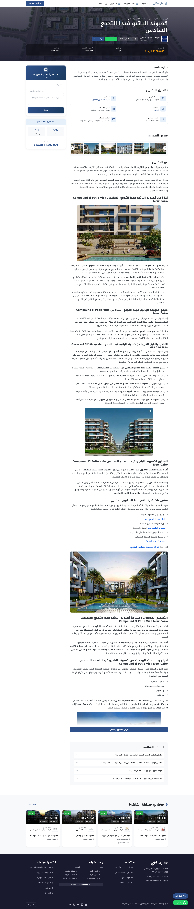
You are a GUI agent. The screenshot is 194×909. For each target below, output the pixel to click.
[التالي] (73, 148)
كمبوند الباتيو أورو (156, 528)
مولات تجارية (125, 877)
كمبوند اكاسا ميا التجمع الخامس (152, 835)
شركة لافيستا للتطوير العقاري (144, 547)
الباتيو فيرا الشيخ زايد (155, 519)
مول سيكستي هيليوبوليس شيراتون (115, 835)
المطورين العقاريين (122, 867)
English (31, 904)
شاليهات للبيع (92, 878)
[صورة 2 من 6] (141, 148)
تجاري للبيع (94, 874)
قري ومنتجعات (124, 882)
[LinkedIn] (82, 904)
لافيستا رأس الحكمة (155, 541)
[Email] (70, 904)
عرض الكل (32, 804)
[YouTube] (78, 904)
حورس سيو (154, 903)
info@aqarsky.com (154, 880)
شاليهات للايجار (69, 878)
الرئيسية (165, 19)
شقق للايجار (70, 871)
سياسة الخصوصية (44, 877)
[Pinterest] (74, 904)
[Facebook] (86, 904)
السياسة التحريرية (44, 872)
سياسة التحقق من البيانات (40, 867)
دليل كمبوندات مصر (122, 872)
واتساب (109, 38)
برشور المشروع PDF (126, 38)
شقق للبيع (94, 871)
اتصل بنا (96, 38)
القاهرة (156, 110)
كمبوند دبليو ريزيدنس (85, 835)
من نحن (48, 888)
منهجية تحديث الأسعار (79, 884)
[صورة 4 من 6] (108, 148)
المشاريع (157, 19)
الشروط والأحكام (44, 882)
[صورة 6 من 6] (75, 148)
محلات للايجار (70, 874)
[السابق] (165, 148)
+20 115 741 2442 (152, 876)
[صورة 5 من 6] (91, 148)
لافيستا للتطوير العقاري (101, 99)
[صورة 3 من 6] (125, 148)
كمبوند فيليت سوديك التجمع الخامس (43, 835)
